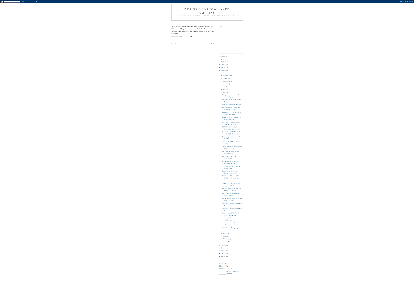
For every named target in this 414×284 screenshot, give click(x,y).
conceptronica (226, 181)
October (225, 78)
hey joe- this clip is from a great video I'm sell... (231, 157)
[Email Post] (191, 36)
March (225, 236)
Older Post (213, 44)
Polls (198, 29)
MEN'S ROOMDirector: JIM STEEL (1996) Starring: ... (230, 177)
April (224, 233)
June (224, 89)
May (224, 92)
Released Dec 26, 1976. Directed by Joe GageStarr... (231, 118)
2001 (222, 256)
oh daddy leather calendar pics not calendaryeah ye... (232, 219)
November (226, 75)
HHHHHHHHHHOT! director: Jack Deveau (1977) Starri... (232, 113)
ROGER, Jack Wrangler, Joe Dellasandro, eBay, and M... (231, 128)
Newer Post (174, 44)
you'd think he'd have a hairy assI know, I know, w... (232, 194)
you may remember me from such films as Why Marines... (231, 190)
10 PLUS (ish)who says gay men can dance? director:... (231, 229)
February (225, 239)
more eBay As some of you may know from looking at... (231, 123)
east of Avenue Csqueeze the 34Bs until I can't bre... (232, 199)
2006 (222, 70)
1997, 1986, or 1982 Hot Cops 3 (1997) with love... (231, 143)
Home (193, 44)
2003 (222, 251)
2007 (222, 67)
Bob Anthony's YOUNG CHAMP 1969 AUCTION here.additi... (231, 133)
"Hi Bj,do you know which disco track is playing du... (231, 96)
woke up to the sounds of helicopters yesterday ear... (230, 224)
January (225, 242)
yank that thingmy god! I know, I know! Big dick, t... (231, 152)
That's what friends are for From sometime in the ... (231, 167)
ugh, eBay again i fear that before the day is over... (232, 101)
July (224, 87)
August (225, 84)
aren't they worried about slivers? (232, 105)
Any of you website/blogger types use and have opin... (232, 148)
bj (229, 265)
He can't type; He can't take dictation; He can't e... (230, 172)
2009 (222, 62)
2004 (222, 248)
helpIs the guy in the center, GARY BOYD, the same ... (232, 138)
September (226, 81)
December (226, 73)
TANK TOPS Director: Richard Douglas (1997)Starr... (231, 185)
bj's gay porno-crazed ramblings (207, 11)
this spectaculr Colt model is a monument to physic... (231, 162)
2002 (222, 254)
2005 (222, 245)
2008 (222, 65)
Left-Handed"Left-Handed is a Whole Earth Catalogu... (231, 108)
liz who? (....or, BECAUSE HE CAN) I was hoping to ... (230, 214)
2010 (222, 59)
